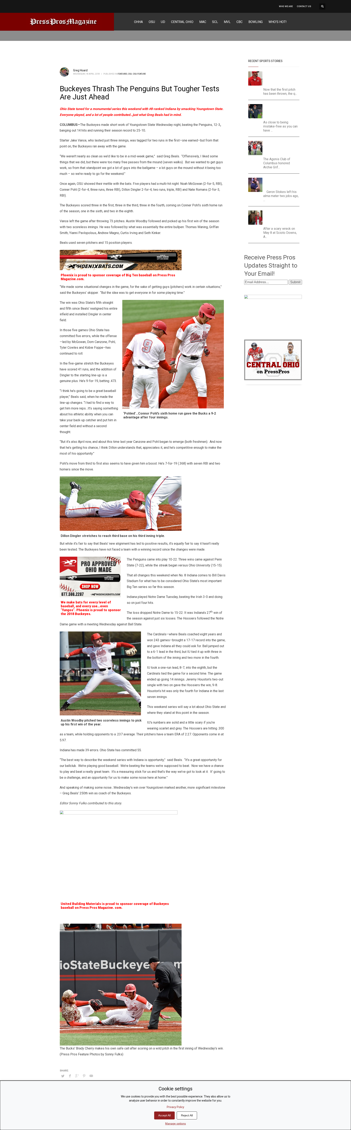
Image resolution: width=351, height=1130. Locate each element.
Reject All (187, 1115)
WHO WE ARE (286, 6)
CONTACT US (304, 6)
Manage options (175, 1123)
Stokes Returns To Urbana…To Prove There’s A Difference (279, 182)
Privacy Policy (175, 1107)
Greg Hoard (80, 70)
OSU (130, 74)
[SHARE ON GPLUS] (77, 1076)
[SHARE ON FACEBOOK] (70, 1076)
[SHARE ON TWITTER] (63, 1076)
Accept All (164, 1115)
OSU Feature (139, 74)
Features (122, 74)
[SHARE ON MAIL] (91, 1076)
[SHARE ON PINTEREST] (84, 1076)
